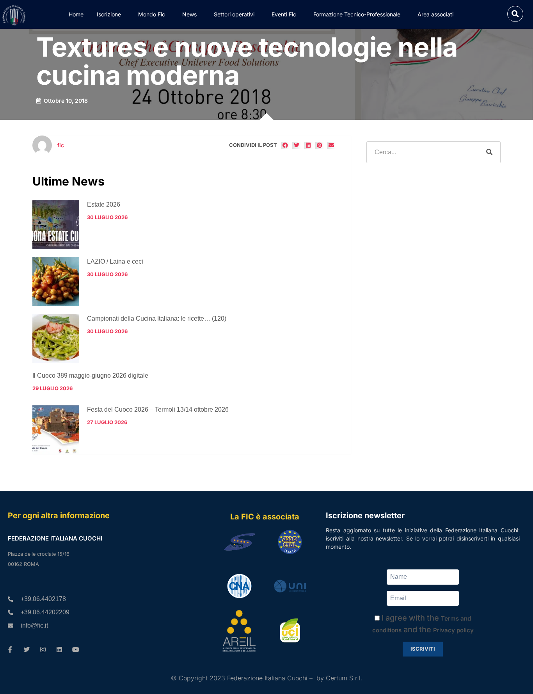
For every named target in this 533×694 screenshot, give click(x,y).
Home (76, 14)
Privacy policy (453, 630)
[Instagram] (43, 649)
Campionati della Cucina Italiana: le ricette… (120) (156, 318)
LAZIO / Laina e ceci (115, 261)
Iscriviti (422, 649)
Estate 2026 (103, 204)
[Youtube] (75, 649)
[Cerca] (489, 152)
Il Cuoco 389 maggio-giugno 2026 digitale (90, 375)
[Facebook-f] (10, 649)
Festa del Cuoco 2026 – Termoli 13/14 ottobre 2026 (158, 409)
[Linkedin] (59, 649)
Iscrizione (109, 14)
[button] (515, 14)
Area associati (435, 14)
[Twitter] (26, 649)
